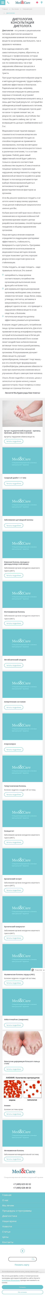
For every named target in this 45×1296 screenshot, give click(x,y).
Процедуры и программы (17, 1210)
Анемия (7, 1105)
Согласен (22, 1287)
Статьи (6, 1231)
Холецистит (9, 831)
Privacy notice (38, 970)
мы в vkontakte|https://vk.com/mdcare (22, 1251)
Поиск (33, 1259)
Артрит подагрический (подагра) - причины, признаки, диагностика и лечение (22, 432)
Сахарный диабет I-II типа (15, 478)
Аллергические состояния (15, 702)
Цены (5, 1236)
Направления (27, 9)
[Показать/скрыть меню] (2, 2)
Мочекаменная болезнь (14, 1150)
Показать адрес (41, 2)
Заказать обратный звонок (8, 2)
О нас (5, 1200)
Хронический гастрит (13, 879)
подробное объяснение (11, 1280)
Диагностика (9, 1215)
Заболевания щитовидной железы (18, 520)
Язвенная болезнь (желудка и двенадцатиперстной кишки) (16, 563)
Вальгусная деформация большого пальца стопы (22, 1062)
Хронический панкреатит (14, 926)
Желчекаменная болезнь (14, 612)
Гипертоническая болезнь (15, 786)
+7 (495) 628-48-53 (22, 1188)
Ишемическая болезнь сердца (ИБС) (19, 974)
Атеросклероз (10, 744)
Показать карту (22, 1265)
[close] (43, 970)
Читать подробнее (13, 441)
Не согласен (22, 1292)
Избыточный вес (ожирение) (16, 1019)
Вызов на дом (37, 2)
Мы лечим (15, 9)
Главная (5, 9)
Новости (7, 1226)
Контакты (7, 1242)
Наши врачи (9, 1221)
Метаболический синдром (15, 659)
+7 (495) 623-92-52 (22, 1184)
